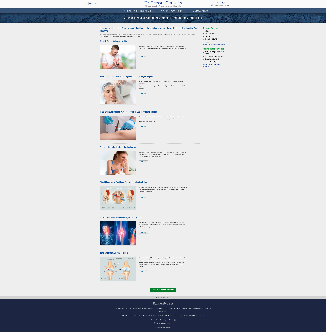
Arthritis (207, 31)
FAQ (157, 11)
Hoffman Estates (177, 315)
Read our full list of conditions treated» (214, 44)
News (157, 298)
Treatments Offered (146, 11)
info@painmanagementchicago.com (221, 5)
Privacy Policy (163, 311)
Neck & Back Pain (209, 34)
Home (119, 11)
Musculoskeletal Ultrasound (212, 59)
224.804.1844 (223, 3)
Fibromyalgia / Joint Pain (211, 39)
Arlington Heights (126, 315)
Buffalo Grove (137, 315)
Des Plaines (152, 315)
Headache (207, 36)
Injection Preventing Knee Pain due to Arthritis (214, 53)
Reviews (180, 11)
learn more (143, 56)
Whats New (165, 11)
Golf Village (168, 315)
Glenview (160, 315)
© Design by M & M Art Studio (163, 327)
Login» (168, 298)
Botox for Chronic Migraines (212, 62)
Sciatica (207, 42)
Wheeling (199, 315)
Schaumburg (192, 315)
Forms (188, 11)
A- (86, 3)
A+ (95, 3)
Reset (90, 3)
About (173, 11)
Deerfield (145, 315)
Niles (185, 315)
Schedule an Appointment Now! (163, 290)
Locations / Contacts (200, 11)
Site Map (163, 298)
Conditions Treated (130, 11)
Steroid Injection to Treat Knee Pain (214, 56)
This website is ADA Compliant (164, 323)
